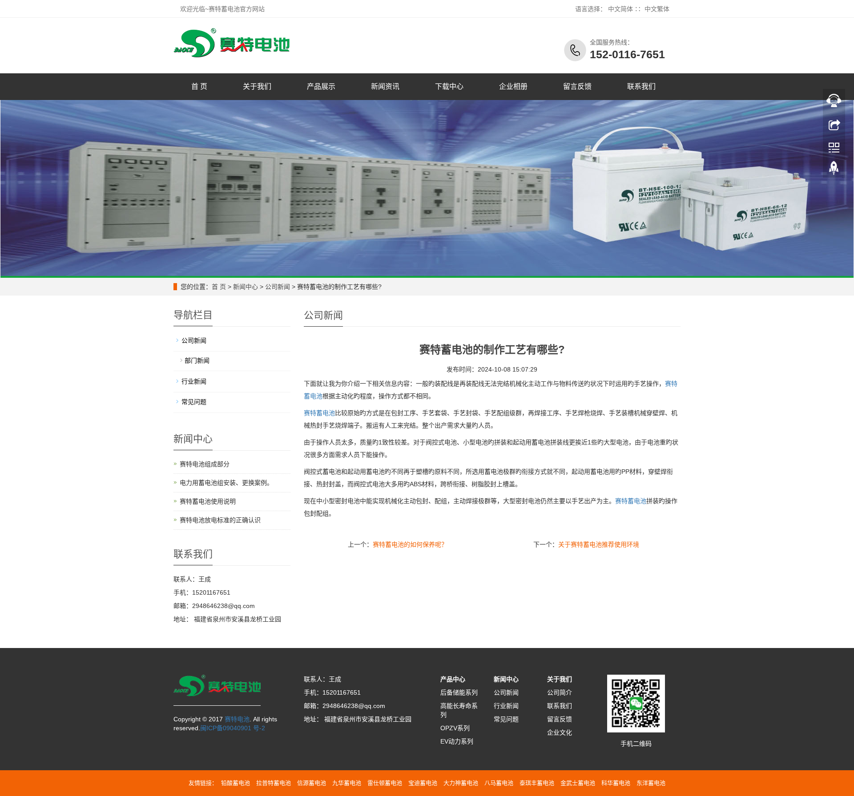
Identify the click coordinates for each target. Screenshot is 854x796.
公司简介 (559, 692)
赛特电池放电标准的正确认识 (220, 520)
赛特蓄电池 (319, 412)
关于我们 (257, 86)
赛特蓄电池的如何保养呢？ (410, 544)
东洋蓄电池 (650, 783)
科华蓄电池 (615, 783)
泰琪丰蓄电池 (537, 783)
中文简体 (620, 8)
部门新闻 (197, 360)
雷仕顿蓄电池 (384, 783)
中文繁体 (657, 8)
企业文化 (559, 732)
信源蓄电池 (311, 783)
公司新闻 (277, 286)
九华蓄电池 (346, 783)
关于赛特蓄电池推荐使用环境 (598, 544)
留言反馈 (577, 86)
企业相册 (513, 86)
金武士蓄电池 (577, 783)
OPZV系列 (455, 728)
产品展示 (321, 86)
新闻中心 (245, 286)
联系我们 (641, 86)
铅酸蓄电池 (235, 783)
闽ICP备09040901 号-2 (232, 728)
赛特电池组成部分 (205, 464)
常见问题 (193, 401)
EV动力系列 (456, 741)
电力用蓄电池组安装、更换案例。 (226, 482)
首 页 (199, 86)
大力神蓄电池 (460, 783)
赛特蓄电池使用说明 (208, 501)
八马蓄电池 (498, 783)
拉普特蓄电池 (273, 783)
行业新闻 (193, 381)
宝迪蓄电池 (422, 783)
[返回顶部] (834, 170)
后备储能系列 (459, 692)
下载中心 (449, 86)
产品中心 (452, 679)
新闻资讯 (385, 86)
